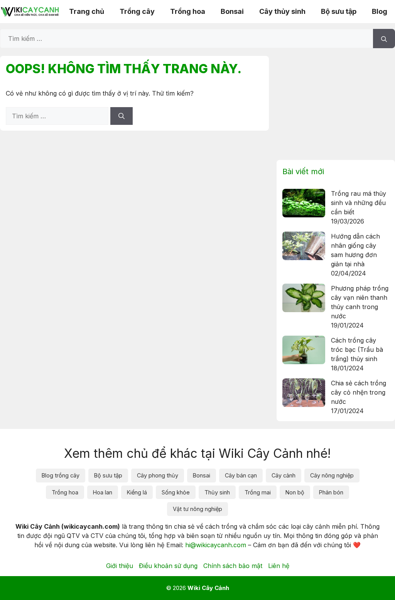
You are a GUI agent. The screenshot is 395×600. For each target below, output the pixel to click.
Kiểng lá (137, 492)
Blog (379, 11)
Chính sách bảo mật (232, 566)
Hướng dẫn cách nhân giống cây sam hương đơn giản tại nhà (355, 250)
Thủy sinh (217, 492)
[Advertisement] (336, 104)
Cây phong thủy (157, 475)
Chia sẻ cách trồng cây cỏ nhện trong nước (358, 392)
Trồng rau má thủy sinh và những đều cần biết (358, 203)
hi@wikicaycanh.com (215, 545)
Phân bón (331, 492)
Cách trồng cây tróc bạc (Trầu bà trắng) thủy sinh (357, 349)
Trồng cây (137, 11)
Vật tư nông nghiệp (197, 509)
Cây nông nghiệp (332, 475)
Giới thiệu (119, 566)
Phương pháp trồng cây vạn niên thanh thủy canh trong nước (359, 302)
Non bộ (294, 492)
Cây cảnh (283, 475)
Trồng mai (258, 492)
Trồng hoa (187, 11)
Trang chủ (86, 11)
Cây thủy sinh (282, 11)
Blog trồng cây (60, 475)
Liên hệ (278, 566)
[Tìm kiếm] (384, 38)
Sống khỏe (176, 492)
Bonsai (232, 11)
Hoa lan (102, 492)
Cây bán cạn (241, 475)
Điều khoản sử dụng (168, 566)
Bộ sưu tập (338, 11)
